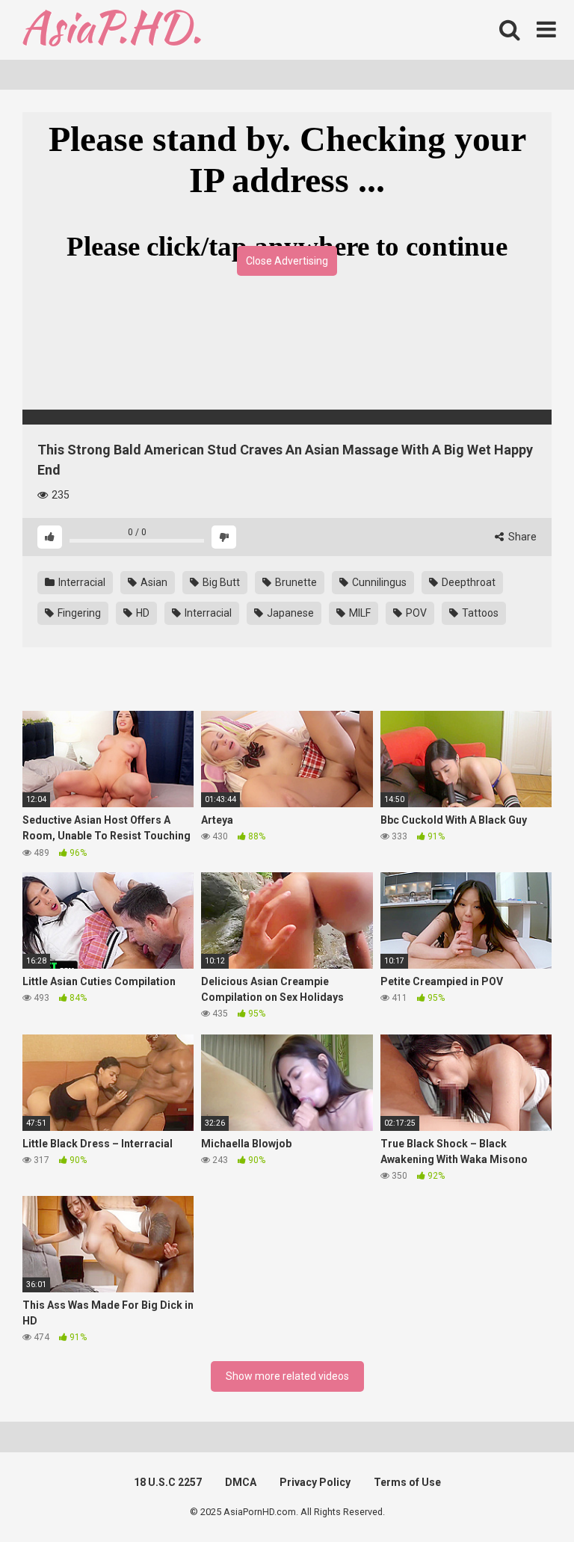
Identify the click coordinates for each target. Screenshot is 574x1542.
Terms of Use (407, 1482)
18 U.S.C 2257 (168, 1482)
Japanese (289, 613)
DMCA (240, 1482)
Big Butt (220, 582)
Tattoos (479, 613)
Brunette (295, 582)
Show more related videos (287, 1376)
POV (415, 613)
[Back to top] (524, 1496)
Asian (152, 582)
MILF (359, 613)
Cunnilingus (378, 582)
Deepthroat (467, 582)
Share (521, 537)
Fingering (78, 613)
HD (141, 613)
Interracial (80, 582)
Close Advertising (287, 261)
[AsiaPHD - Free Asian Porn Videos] (111, 30)
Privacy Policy (315, 1482)
